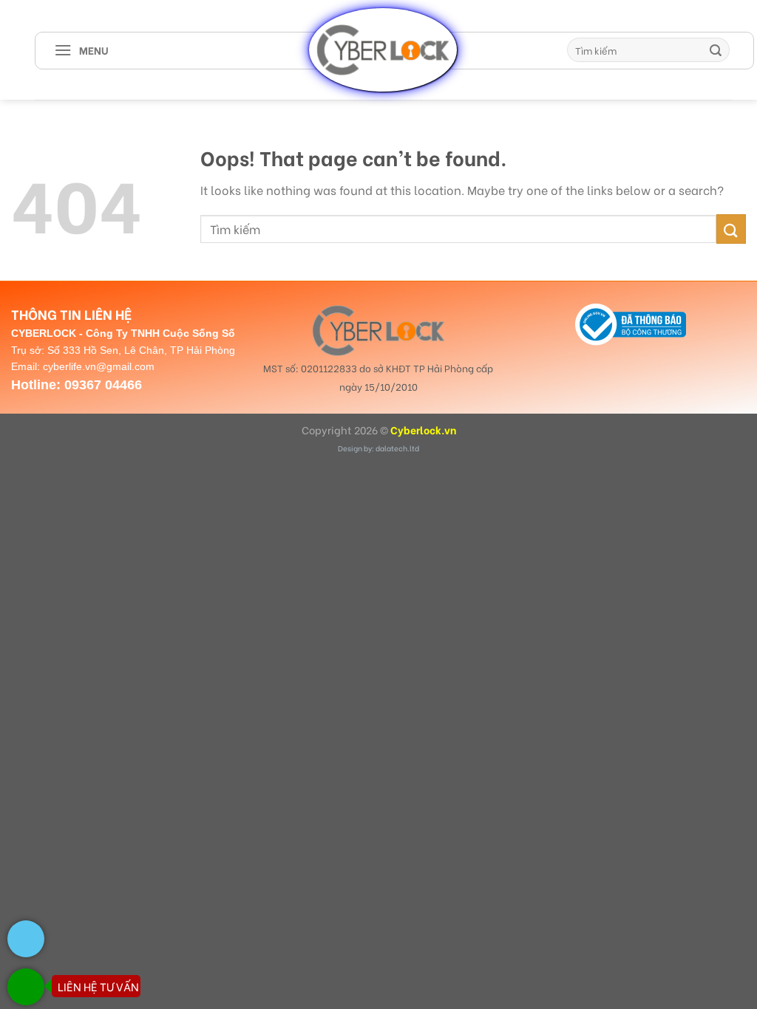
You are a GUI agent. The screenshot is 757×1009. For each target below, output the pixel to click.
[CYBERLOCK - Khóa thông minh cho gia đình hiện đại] (382, 49)
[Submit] (716, 50)
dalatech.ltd (397, 448)
